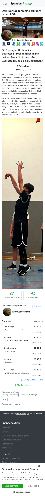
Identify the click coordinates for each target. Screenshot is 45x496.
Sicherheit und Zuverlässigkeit (15, 436)
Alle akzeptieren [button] (12, 486)
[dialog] (22, 479)
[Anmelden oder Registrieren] (3, 4)
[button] (4, 44)
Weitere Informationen (23, 482)
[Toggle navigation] (40, 4)
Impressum (6, 448)
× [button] (42, 466)
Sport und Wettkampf (29, 395)
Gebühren (6, 428)
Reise (4, 399)
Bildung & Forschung (10, 395)
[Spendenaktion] (21, 3)
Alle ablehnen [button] (33, 486)
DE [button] (6, 4)
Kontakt (38, 306)
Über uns (6, 432)
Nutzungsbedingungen (11, 440)
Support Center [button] (11, 462)
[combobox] (39, 466)
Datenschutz (7, 444)
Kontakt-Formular (12, 458)
